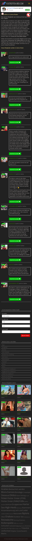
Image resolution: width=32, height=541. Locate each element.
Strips (13, 528)
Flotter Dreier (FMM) (10, 501)
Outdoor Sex (19, 517)
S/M (15, 523)
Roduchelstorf (5, 359)
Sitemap (16, 539)
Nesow (4, 364)
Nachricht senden (14, 62)
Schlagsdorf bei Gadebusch (9, 369)
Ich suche (4, 313)
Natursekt (18, 513)
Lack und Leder (21, 510)
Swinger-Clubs (18, 528)
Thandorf (4, 362)
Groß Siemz (5, 357)
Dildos (13, 495)
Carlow (21, 53)
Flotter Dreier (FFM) (16, 498)
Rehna (3, 366)
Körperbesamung (8, 510)
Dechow (4, 349)
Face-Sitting (21, 495)
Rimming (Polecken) (19, 520)
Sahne (17, 523)
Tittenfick (25, 528)
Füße (21, 501)
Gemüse (8, 504)
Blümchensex (8, 492)
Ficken (4, 498)
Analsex (4, 489)
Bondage (19, 492)
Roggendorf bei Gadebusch (9, 371)
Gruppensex (17, 504)
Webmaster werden (23, 539)
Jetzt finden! (26, 335)
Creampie (26, 492)
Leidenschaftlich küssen (7, 513)
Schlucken (5, 526)
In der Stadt (5, 329)
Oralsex (9, 516)
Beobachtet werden (17, 489)
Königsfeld (4, 347)
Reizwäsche (7, 519)
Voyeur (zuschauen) (19, 531)
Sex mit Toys (8, 528)
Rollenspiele (7, 522)
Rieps (3, 345)
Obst (3, 517)
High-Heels (10, 507)
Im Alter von (5, 319)
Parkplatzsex (27, 517)
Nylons (25, 513)
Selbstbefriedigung (15, 526)
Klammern (26, 507)
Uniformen (6, 530)
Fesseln (27, 495)
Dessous (5, 495)
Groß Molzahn (5, 352)
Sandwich (21, 523)
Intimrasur (19, 508)
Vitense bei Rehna (6, 378)
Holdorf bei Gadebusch (7, 374)
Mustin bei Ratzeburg (7, 376)
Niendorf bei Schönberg (8, 354)
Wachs (3, 533)
